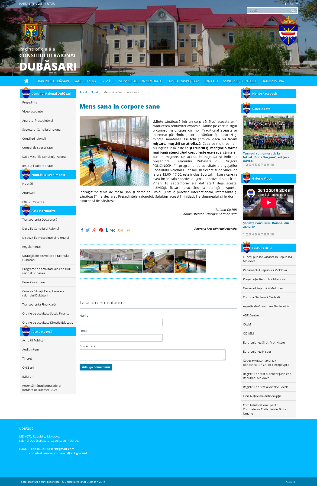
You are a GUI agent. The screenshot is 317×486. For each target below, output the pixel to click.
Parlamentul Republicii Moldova (265, 270)
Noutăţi (95, 92)
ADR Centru (251, 315)
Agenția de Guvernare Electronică (266, 306)
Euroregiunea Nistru (257, 351)
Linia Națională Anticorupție (262, 396)
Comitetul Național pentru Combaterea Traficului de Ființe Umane (264, 409)
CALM (247, 324)
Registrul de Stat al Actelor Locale (265, 387)
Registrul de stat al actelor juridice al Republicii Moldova (267, 376)
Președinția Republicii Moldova (264, 279)
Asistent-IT (292, 481)
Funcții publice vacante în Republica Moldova (267, 259)
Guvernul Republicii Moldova (263, 288)
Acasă (83, 92)
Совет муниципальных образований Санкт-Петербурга (266, 362)
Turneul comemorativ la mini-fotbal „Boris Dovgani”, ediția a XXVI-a (266, 157)
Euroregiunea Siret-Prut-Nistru (264, 342)
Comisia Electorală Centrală (261, 297)
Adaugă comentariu (96, 367)
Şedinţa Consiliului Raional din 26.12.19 (266, 225)
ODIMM (248, 333)
